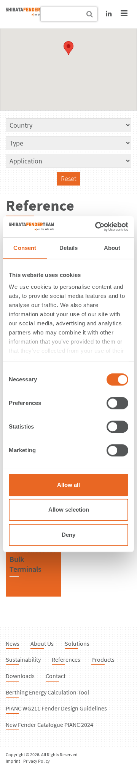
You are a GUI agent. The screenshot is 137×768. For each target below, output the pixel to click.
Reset (68, 178)
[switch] (117, 403)
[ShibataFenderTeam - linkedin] (109, 13)
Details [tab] (68, 248)
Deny (68, 534)
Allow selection (68, 509)
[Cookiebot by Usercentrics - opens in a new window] (96, 227)
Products (103, 659)
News (12, 643)
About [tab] (112, 248)
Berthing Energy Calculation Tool (47, 692)
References (66, 659)
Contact (55, 676)
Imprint (13, 761)
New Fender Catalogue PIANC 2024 (49, 724)
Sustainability (23, 659)
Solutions (77, 643)
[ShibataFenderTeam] (28, 14)
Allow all (68, 485)
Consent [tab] (24, 248)
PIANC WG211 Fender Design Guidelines (56, 708)
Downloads (20, 676)
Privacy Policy (36, 761)
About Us (42, 643)
